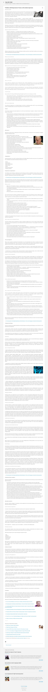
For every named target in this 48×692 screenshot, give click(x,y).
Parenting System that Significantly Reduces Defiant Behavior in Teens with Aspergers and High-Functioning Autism (24, 54)
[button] (42, 8)
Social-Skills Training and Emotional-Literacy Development (23, 636)
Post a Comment (8, 645)
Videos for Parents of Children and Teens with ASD (14, 618)
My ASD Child (8, 2)
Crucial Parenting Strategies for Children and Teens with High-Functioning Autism (21, 616)
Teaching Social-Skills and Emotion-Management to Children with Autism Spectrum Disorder (20, 609)
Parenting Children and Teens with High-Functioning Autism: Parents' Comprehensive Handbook (21, 611)
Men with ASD (16, 625)
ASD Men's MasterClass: (10, 636)
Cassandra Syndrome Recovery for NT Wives (13, 634)
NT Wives (15, 627)
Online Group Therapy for (10, 625)
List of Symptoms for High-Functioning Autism (14, 673)
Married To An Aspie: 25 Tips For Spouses (13, 652)
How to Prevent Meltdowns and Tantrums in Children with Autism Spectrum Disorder (19, 601)
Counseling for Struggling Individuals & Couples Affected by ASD (18, 630)
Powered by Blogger (24, 686)
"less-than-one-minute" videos (21, 638)
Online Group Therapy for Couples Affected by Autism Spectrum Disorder (17, 632)
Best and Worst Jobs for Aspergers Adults (13, 662)
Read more (41, 670)
